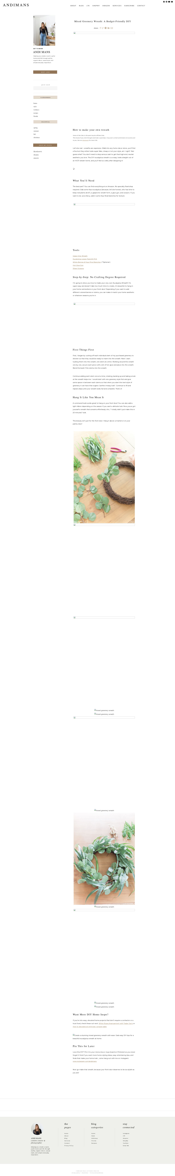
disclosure (85, 140)
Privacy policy (76, 1172)
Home (66, 1133)
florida (36, 116)
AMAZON (36, 158)
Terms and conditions (96, 1172)
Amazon (106, 5)
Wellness (94, 1138)
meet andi (45, 72)
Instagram (126, 1133)
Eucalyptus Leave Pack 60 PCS (85, 259)
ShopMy (96, 5)
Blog (81, 5)
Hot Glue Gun (78, 265)
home (35, 103)
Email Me (126, 1145)
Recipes (94, 1143)
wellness (36, 110)
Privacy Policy (68, 1145)
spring (36, 128)
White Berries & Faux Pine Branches (87, 262)
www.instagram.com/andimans (85, 1061)
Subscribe (129, 5)
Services (117, 5)
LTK (88, 5)
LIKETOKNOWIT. (38, 151)
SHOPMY (36, 155)
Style (93, 1136)
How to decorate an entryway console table (90, 1027)
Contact (141, 5)
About (73, 5)
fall (35, 134)
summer (36, 131)
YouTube (125, 1143)
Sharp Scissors (78, 268)
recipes (36, 113)
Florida (93, 1140)
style (35, 106)
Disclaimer (85, 1172)
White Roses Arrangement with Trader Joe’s (116, 1023)
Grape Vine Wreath (80, 256)
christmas (37, 137)
